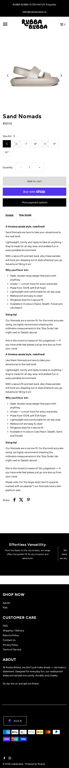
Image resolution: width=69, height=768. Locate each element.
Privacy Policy (10, 644)
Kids (5, 607)
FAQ (5, 625)
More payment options (34, 202)
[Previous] (8, 75)
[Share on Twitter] (21, 500)
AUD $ (18, 720)
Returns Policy (11, 635)
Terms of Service (12, 649)
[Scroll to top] (61, 758)
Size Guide (25, 214)
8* (35, 143)
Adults (6, 602)
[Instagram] (9, 758)
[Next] (61, 75)
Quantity (8, 167)
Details (9, 215)
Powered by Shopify (35, 764)
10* (7, 152)
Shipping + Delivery (13, 630)
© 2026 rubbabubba (13, 764)
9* (54, 143)
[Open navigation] (11, 24)
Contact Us (9, 640)
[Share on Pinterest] (28, 500)
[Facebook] (4, 758)
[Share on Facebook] (14, 500)
